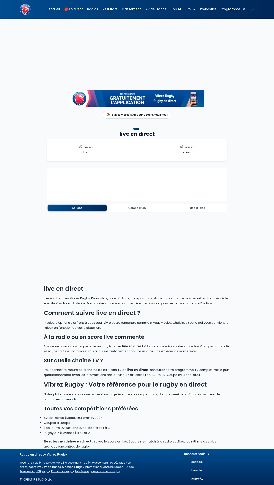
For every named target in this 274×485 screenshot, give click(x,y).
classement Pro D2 (104, 462)
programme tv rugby (105, 471)
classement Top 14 (78, 462)
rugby (46, 471)
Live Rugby (82, 471)
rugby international (89, 467)
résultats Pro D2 (53, 462)
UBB (38, 471)
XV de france (52, 467)
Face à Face (197, 208)
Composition (137, 208)
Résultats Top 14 (31, 462)
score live (35, 467)
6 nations (68, 467)
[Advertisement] (137, 48)
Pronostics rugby (62, 471)
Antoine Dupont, (114, 467)
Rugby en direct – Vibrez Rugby (43, 454)
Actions (77, 208)
